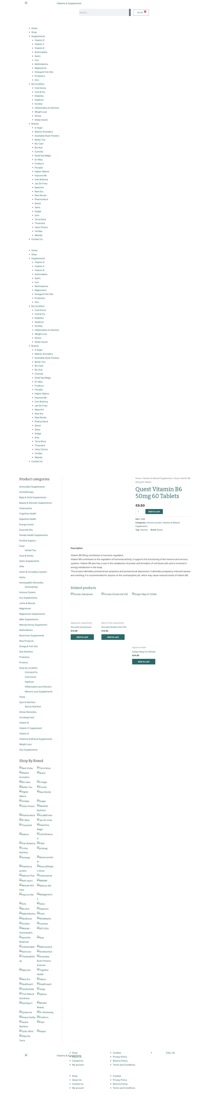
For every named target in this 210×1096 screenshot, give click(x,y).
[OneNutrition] (44, 951)
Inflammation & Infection (47, 107)
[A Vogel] (42, 782)
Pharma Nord (41, 199)
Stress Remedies (28, 712)
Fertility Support (27, 540)
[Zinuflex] (24, 923)
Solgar (38, 211)
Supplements (38, 36)
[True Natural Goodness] (27, 996)
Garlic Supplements (29, 561)
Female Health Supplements (33, 535)
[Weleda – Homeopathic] (27, 930)
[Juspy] (41, 989)
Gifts (21, 566)
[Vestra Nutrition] (27, 1024)
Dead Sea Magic (43, 155)
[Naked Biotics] (27, 913)
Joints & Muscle (27, 603)
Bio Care (39, 143)
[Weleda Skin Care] (27, 887)
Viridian (38, 231)
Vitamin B (39, 48)
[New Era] (24, 979)
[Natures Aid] (44, 885)
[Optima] (41, 994)
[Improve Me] (26, 894)
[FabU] (41, 843)
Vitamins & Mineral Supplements (35, 739)
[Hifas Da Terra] (27, 1038)
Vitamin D (39, 40)
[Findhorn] (42, 1017)
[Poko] (40, 1022)
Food (21, 546)
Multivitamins (41, 64)
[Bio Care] (24, 782)
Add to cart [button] (82, 637)
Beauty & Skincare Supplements (35, 502)
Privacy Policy (120, 1056)
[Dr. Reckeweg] (45, 1012)
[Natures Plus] (27, 875)
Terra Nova (40, 219)
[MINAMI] (42, 880)
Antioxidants (41, 52)
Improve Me (41, 175)
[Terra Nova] (43, 768)
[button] (64, 246)
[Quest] (41, 773)
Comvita (39, 151)
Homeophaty (31, 587)
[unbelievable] (27, 946)
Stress (38, 116)
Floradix (39, 167)
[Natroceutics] (44, 946)
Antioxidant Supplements (32, 486)
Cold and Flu (31, 672)
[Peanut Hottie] (27, 1017)
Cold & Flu (40, 92)
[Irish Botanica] (27, 843)
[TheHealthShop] (27, 958)
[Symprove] (25, 1012)
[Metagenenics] (45, 896)
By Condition (37, 84)
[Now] (40, 937)
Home (34, 28)
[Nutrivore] (25, 951)
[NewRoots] (25, 918)
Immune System (27, 592)
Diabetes (39, 95)
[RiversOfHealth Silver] (45, 868)
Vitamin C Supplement (30, 728)
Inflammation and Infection (38, 686)
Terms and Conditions (124, 1064)
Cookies (117, 1052)
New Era (39, 191)
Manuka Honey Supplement (33, 624)
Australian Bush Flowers (47, 135)
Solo (37, 215)
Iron (37, 60)
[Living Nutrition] (27, 850)
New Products (26, 641)
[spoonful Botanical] (27, 939)
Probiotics (40, 76)
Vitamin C (39, 44)
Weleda (38, 235)
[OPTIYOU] (43, 928)
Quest (38, 203)
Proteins (23, 662)
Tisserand (40, 223)
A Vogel (38, 127)
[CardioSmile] (26, 989)
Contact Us (37, 239)
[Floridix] (42, 787)
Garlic (38, 56)
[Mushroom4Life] (45, 859)
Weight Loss (41, 112)
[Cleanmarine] (44, 875)
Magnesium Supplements (32, 614)
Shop (34, 32)
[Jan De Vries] (44, 820)
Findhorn (39, 163)
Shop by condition (28, 668)
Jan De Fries (41, 183)
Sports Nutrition (27, 702)
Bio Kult (38, 147)
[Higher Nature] (27, 794)
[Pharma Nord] (27, 815)
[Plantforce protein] (27, 868)
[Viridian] (24, 801)
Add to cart (154, 511)
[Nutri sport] (26, 880)
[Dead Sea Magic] (45, 827)
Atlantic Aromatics (44, 131)
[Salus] (41, 903)
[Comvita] (42, 923)
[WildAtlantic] (44, 918)
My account (78, 1064)
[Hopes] (41, 1031)
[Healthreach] (44, 984)
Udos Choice (41, 227)
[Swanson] (43, 908)
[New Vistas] (26, 768)
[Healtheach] (26, 984)
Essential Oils (26, 529)
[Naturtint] (25, 970)
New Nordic (41, 195)
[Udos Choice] (27, 806)
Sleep (22, 696)
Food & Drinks (26, 555)
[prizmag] (42, 848)
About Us (76, 1056)
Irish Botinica (41, 179)
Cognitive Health (27, 513)
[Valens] (41, 979)
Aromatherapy (26, 492)
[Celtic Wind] (26, 1031)
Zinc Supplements (28, 749)
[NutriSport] (25, 1003)
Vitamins (144, 530)
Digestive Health (27, 519)
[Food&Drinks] (44, 815)
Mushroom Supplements (31, 635)
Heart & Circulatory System (33, 572)
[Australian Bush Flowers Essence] (45, 960)
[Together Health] (45, 972)
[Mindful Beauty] (45, 1005)
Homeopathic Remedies (31, 582)
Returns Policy (120, 1060)
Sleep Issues (41, 119)
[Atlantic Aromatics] (27, 775)
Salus (37, 207)
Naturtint (39, 187)
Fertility (38, 103)
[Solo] (22, 903)
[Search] (130, 12)
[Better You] (25, 787)
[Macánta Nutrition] (45, 808)
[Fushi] (41, 913)
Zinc (37, 80)
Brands (35, 123)
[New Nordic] (44, 792)
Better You (40, 139)
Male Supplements (28, 619)
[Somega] (24, 857)
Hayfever (39, 99)
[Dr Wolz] (24, 820)
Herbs (22, 577)
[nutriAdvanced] (45, 836)
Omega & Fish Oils (44, 72)
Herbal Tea (30, 550)
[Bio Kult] (24, 908)
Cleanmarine (25, 508)
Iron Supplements (28, 597)
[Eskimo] (24, 834)
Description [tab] (77, 548)
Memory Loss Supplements (38, 691)
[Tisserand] (25, 825)
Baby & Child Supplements (32, 497)
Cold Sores (40, 88)
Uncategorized (26, 717)
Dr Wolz (39, 159)
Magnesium (40, 68)
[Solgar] (41, 801)
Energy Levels (26, 524)
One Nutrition (26, 651)
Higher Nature (42, 171)
